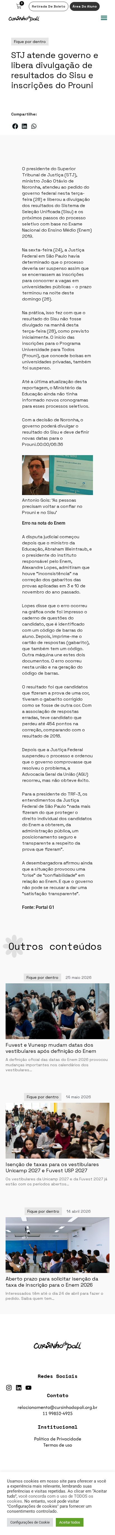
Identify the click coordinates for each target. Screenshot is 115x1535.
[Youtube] (28, 1388)
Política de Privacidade (57, 1438)
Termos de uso (57, 1445)
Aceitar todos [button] (69, 1522)
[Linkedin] (19, 1388)
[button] (104, 18)
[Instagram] (9, 1388)
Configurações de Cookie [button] (30, 1522)
